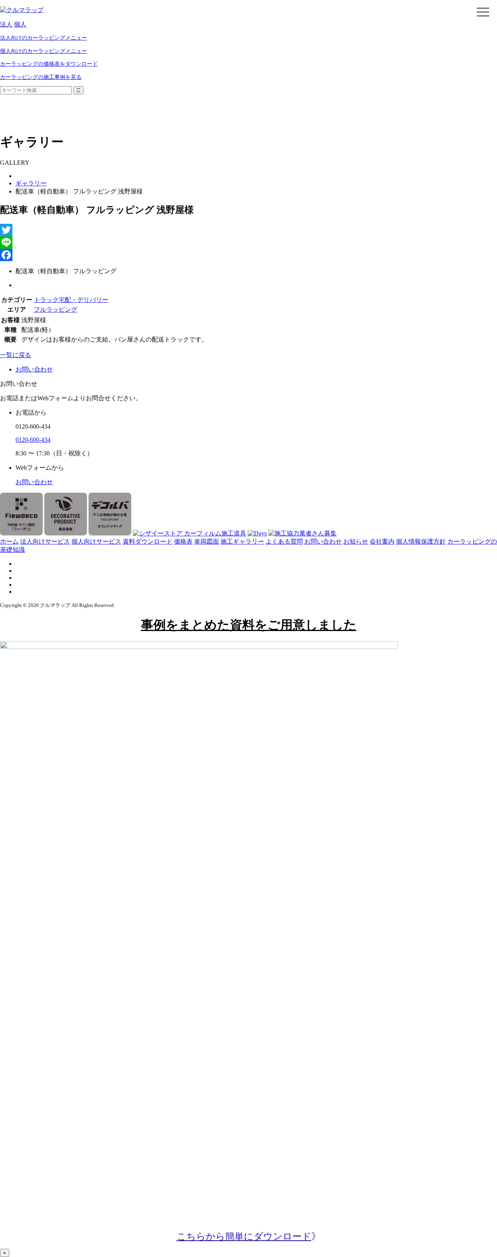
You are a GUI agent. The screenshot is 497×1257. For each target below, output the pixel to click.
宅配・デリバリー (83, 299)
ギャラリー (31, 183)
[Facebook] (248, 255)
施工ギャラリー (242, 541)
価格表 (183, 541)
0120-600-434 (33, 439)
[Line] (248, 242)
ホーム (9, 541)
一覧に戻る (15, 355)
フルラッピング (55, 309)
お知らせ (355, 541)
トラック (46, 299)
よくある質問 (284, 541)
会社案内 (382, 541)
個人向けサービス (96, 541)
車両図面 (206, 541)
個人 (20, 24)
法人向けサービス (45, 541)
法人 (6, 24)
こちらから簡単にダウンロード (244, 1236)
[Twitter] (248, 230)
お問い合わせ (34, 482)
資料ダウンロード (147, 541)
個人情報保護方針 (421, 541)
